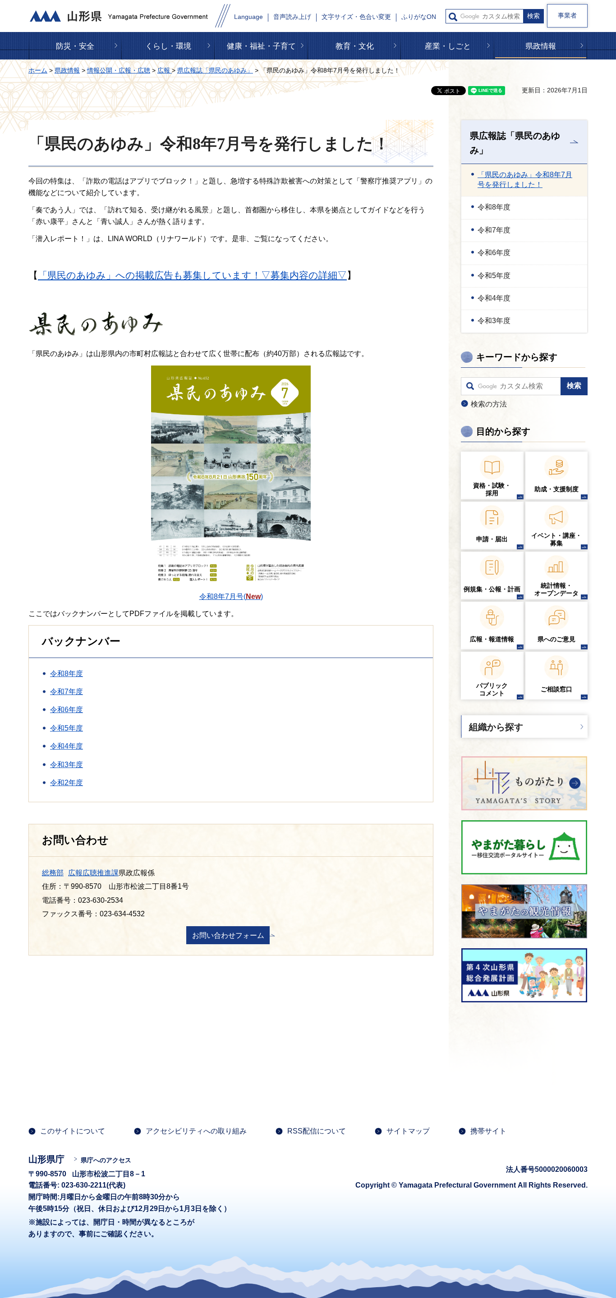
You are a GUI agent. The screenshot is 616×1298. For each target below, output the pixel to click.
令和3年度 (66, 764)
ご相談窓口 (556, 689)
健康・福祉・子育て (261, 46)
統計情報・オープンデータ (556, 589)
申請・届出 (492, 539)
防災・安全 (75, 46)
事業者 (567, 15)
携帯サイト (488, 1131)
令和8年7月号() (231, 596)
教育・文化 (355, 46)
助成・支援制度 (556, 489)
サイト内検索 (453, 17)
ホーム (37, 70)
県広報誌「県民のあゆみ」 (215, 70)
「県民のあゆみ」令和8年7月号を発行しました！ (525, 179)
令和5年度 (66, 728)
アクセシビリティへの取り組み (196, 1131)
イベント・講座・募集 (556, 539)
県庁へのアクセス (106, 1160)
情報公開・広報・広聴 (118, 70)
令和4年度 (66, 746)
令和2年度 (66, 782)
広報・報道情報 (492, 639)
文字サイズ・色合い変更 (356, 17)
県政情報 (540, 46)
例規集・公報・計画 (492, 589)
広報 (164, 70)
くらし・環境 (168, 46)
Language (248, 17)
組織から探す (496, 727)
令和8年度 (66, 673)
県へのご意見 (556, 639)
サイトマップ (408, 1131)
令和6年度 (66, 709)
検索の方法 (489, 404)
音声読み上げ (292, 17)
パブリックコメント (492, 689)
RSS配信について (316, 1131)
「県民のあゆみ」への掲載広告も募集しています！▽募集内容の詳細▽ (192, 275)
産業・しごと (448, 46)
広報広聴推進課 (93, 873)
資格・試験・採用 (492, 489)
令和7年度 (66, 691)
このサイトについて (72, 1131)
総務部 (53, 873)
